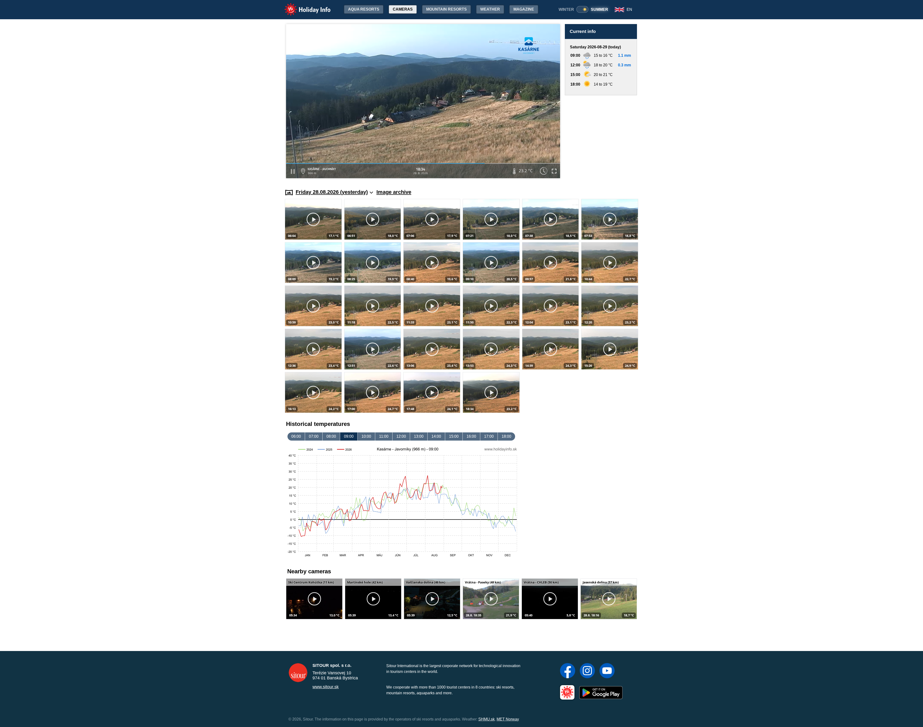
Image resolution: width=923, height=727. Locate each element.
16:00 (471, 436)
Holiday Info (303, 6)
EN (629, 9)
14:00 (436, 436)
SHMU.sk (486, 719)
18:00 (506, 436)
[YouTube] (607, 671)
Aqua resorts (363, 9)
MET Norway (508, 719)
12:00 (401, 436)
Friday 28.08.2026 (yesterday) (332, 192)
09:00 (349, 436)
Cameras (403, 9)
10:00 (366, 436)
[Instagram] (587, 671)
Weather (490, 9)
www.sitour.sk (325, 686)
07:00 (313, 436)
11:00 (383, 436)
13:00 (419, 436)
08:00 (331, 436)
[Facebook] (567, 671)
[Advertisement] (601, 137)
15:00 (454, 436)
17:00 (489, 436)
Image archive (393, 192)
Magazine (523, 9)
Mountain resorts (446, 9)
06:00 (296, 436)
